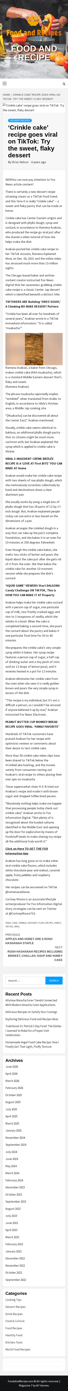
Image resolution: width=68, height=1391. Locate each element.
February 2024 (14, 1180)
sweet (57, 922)
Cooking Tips (13, 1300)
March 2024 (12, 1173)
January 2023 (13, 1251)
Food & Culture (15, 1321)
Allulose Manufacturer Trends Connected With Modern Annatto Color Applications (31, 1002)
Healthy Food (13, 1335)
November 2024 (15, 1138)
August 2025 (13, 1102)
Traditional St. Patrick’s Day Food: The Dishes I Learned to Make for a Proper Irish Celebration (33, 1030)
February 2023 (14, 1244)
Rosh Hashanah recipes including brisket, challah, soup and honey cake (35, 954)
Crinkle (22, 922)
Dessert (32, 922)
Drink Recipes (14, 1314)
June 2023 (11, 1223)
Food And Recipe (34, 53)
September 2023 (15, 1201)
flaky (41, 922)
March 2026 (12, 1081)
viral (17, 926)
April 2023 (11, 1230)
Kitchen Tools (13, 1342)
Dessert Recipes (20, 120)
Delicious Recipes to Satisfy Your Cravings (31, 1012)
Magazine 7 (25, 1385)
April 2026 (11, 1074)
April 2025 (11, 1116)
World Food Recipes (17, 1349)
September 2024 (15, 1145)
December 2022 (15, 1258)
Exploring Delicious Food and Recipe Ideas (31, 1019)
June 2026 (11, 1067)
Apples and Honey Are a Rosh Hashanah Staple (28, 939)
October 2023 (13, 1194)
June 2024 (11, 1159)
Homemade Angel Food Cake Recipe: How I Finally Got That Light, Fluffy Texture (32, 1044)
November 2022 (15, 1265)
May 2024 (11, 1166)
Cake (14, 922)
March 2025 (12, 1123)
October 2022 (13, 1273)
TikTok (9, 926)
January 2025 (13, 1130)
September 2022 (15, 1280)
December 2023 (15, 1187)
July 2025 (11, 1109)
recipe (49, 922)
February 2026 (14, 1088)
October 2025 (13, 1095)
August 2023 (13, 1209)
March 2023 (12, 1237)
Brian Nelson (20, 162)
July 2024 (11, 1152)
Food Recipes (13, 1328)
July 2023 (11, 1216)
